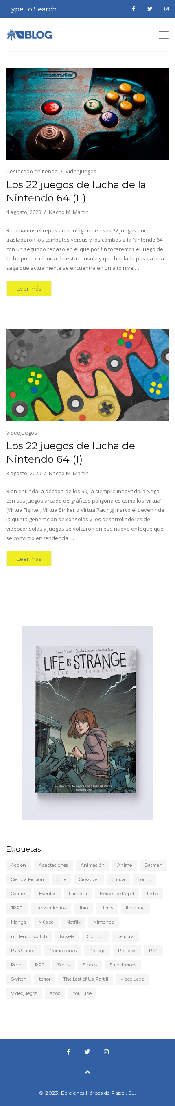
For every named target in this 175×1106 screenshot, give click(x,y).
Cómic (144, 879)
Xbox (55, 993)
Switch (18, 979)
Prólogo (97, 950)
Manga (18, 922)
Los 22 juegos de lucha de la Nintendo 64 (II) (76, 191)
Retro (16, 965)
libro (83, 908)
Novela (67, 936)
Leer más (29, 288)
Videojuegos (81, 171)
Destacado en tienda (32, 171)
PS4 (153, 950)
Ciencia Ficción (27, 879)
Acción (18, 865)
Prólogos (127, 950)
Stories (90, 965)
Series (63, 965)
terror (44, 979)
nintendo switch (29, 936)
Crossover (89, 879)
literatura (135, 908)
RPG (40, 965)
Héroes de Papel (117, 893)
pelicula (125, 936)
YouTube (82, 993)
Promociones (62, 950)
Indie (152, 893)
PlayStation (23, 950)
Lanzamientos (50, 908)
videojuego (132, 979)
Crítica (118, 879)
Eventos (47, 893)
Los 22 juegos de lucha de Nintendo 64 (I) (70, 452)
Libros (107, 908)
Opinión (96, 936)
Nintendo (103, 922)
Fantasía (78, 893)
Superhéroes (122, 965)
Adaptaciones (53, 865)
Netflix (73, 922)
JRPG (17, 908)
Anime (124, 865)
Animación (93, 865)
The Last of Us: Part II (85, 979)
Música (46, 922)
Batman (153, 865)
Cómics (18, 893)
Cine (61, 879)
